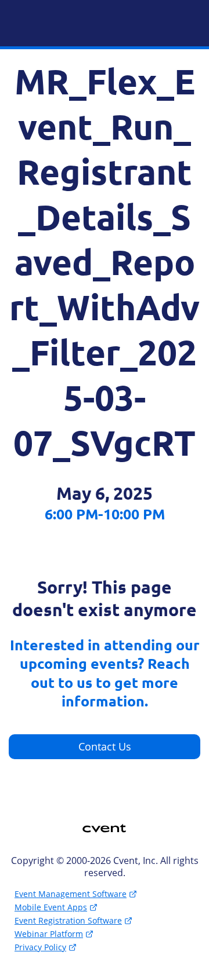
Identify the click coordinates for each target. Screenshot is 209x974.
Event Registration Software (68, 920)
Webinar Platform (49, 933)
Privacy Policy (40, 947)
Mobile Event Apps (51, 907)
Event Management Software (71, 893)
